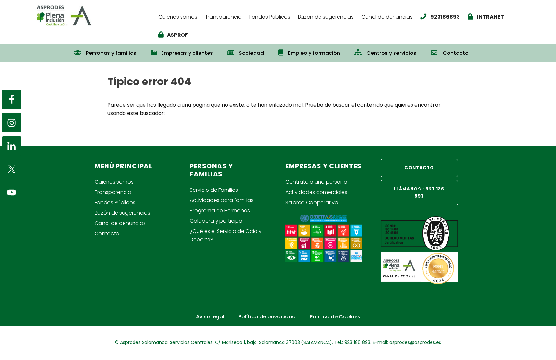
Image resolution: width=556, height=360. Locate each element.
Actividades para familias (222, 200)
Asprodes (93, 15)
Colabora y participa (216, 221)
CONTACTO (419, 168)
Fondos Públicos (115, 202)
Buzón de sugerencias (122, 213)
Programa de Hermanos (220, 210)
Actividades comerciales (316, 192)
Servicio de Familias (214, 190)
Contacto (107, 233)
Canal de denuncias (120, 223)
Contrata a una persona (316, 182)
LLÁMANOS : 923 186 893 (419, 192)
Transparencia (113, 192)
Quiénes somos (114, 182)
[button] (482, 50)
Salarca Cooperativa (311, 202)
